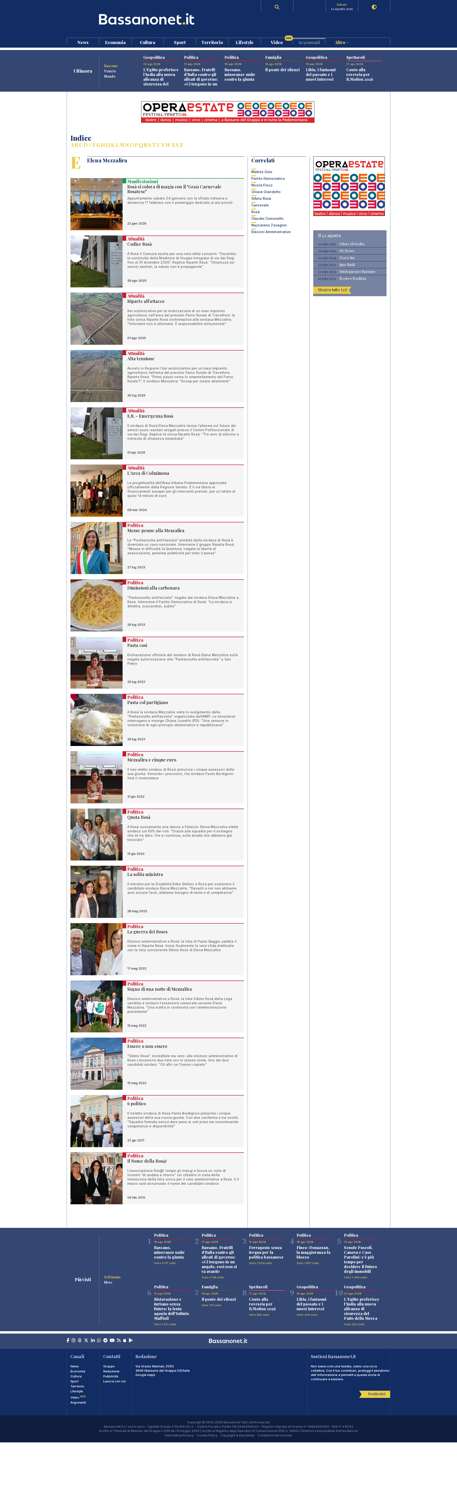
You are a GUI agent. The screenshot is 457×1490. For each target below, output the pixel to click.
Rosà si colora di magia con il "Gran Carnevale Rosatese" (174, 189)
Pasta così (137, 645)
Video (281, 41)
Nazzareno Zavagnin (269, 225)
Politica (135, 525)
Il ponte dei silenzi (282, 69)
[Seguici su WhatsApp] (99, 1341)
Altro (340, 42)
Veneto (110, 71)
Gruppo (109, 1366)
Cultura (147, 42)
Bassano (111, 65)
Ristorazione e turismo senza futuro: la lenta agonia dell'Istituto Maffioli (171, 1309)
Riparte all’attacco (146, 301)
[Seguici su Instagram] (73, 1341)
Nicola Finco (262, 185)
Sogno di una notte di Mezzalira (159, 989)
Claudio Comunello (267, 218)
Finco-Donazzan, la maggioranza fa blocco (313, 1252)
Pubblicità (110, 1376)
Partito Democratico (268, 178)
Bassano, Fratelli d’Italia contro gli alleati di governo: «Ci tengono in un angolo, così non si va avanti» (201, 81)
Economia (115, 42)
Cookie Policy (207, 1435)
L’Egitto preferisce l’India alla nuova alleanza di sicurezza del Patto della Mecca (161, 79)
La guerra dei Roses (147, 932)
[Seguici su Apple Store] (124, 1341)
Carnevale (260, 205)
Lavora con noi (114, 1381)
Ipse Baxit (347, 265)
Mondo (109, 76)
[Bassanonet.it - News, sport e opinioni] (147, 19)
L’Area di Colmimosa (148, 473)
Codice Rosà (139, 244)
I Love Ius (347, 258)
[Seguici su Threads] (80, 1341)
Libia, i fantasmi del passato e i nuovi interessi (321, 74)
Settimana (112, 1277)
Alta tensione (141, 358)
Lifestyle (244, 42)
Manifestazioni (142, 181)
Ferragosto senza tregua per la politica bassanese (266, 1252)
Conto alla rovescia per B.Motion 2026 (359, 74)
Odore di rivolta (351, 244)
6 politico (136, 1103)
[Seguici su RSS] (119, 1341)
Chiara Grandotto (266, 192)
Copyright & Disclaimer (237, 1435)
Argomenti (309, 42)
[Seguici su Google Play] (131, 1341)
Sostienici (376, 1393)
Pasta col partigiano (147, 702)
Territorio (212, 42)
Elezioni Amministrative (271, 232)
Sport (180, 42)
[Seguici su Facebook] (68, 1341)
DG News (346, 251)
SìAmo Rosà (261, 198)
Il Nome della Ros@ (147, 1161)
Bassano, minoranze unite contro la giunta (239, 74)
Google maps (145, 1375)
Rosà (255, 212)
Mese (108, 1282)
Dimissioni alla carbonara (153, 588)
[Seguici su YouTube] (112, 1341)
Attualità (135, 239)
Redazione (111, 1371)
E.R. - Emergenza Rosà (150, 416)
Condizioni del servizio (275, 1435)
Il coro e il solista (352, 278)
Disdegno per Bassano (357, 272)
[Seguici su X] (86, 1341)
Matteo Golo (262, 172)
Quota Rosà (138, 817)
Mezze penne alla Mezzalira (156, 530)
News (83, 42)
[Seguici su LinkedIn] (93, 1341)
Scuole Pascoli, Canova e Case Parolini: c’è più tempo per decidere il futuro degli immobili (360, 1259)
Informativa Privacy (179, 1435)
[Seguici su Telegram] (105, 1341)
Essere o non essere (147, 1046)
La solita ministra (145, 874)
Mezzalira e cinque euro (151, 760)
